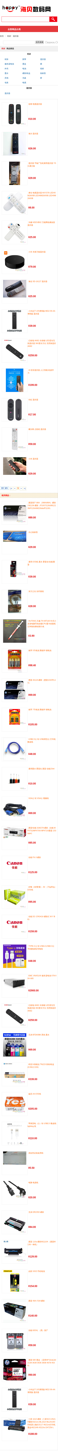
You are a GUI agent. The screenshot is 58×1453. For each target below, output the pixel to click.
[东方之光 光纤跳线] (14, 601)
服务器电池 (9, 64)
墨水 (6, 73)
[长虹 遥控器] (14, 409)
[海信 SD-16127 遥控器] (14, 288)
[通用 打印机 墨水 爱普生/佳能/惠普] (14, 569)
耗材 (9, 36)
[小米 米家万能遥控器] (14, 262)
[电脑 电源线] (14, 1190)
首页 (2, 36)
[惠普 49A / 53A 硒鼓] (14, 1311)
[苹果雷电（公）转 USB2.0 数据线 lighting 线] (14, 1133)
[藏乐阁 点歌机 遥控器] (14, 439)
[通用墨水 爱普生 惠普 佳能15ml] (14, 779)
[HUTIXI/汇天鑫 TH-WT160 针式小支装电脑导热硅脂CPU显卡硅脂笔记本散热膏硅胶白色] (14, 631)
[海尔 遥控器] (14, 143)
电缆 (24, 83)
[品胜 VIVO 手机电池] (14, 1281)
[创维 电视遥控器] (14, 114)
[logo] (26, 13)
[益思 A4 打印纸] (14, 1104)
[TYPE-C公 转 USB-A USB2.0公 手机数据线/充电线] (14, 956)
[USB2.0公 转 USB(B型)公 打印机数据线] (14, 749)
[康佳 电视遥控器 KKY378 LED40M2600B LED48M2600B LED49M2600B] (14, 203)
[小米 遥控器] (14, 466)
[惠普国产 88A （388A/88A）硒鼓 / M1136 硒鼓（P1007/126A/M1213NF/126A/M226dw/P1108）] (14, 512)
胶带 (24, 59)
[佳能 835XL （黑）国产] (14, 1340)
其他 (6, 78)
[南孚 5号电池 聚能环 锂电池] (14, 660)
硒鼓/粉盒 (26, 73)
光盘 (24, 78)
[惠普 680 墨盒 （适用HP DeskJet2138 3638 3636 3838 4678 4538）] (14, 1370)
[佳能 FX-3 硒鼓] (14, 865)
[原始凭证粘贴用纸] (14, 1158)
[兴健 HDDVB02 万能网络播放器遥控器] (14, 232)
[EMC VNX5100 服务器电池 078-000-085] (14, 982)
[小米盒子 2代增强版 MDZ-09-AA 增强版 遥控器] (14, 321)
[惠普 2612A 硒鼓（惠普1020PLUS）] (14, 690)
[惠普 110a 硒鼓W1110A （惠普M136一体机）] (14, 1251)
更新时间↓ (51, 43)
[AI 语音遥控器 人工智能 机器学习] (14, 380)
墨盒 (24, 64)
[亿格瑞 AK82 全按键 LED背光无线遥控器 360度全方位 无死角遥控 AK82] (14, 350)
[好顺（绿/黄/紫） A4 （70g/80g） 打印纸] (14, 897)
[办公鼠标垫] (14, 536)
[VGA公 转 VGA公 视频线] (14, 808)
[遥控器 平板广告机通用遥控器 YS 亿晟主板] (14, 173)
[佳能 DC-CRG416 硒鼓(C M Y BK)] (14, 924)
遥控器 (16, 36)
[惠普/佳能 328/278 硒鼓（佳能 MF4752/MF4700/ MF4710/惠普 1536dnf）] (14, 832)
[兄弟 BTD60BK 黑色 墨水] (14, 1045)
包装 (6, 83)
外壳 (6, 69)
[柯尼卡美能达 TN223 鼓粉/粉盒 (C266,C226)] (14, 1074)
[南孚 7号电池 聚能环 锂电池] (14, 717)
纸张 (6, 59)
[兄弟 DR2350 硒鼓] (14, 1222)
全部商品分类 (14, 29)
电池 (24, 69)
